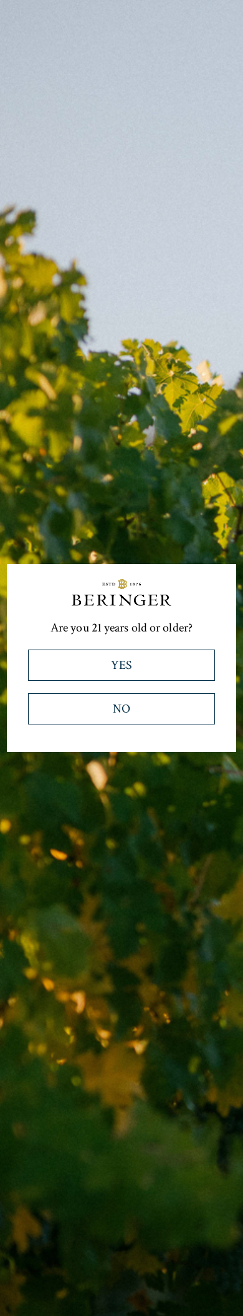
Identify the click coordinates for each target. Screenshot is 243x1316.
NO (121, 709)
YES (121, 665)
